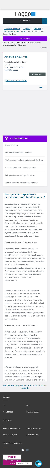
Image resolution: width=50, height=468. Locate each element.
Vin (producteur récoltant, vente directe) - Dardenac (24, 160)
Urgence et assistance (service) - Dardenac (20, 168)
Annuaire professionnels (11, 429)
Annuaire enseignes (10, 435)
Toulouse (23, 385)
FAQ (27, 406)
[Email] (22, 450)
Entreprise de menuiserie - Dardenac (18, 153)
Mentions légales (32, 412)
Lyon (17, 385)
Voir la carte (25, 39)
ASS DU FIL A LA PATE (15, 56)
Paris (4, 385)
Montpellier (25, 388)
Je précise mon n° (37, 74)
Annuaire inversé (32, 435)
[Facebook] (27, 450)
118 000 (12, 457)
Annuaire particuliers (33, 429)
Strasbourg (42, 385)
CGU (4, 406)
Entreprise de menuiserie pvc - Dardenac (19, 175)
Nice (29, 385)
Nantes (34, 385)
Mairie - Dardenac (11, 145)
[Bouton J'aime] (41, 87)
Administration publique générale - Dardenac (21, 183)
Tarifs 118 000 (8, 412)
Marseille (11, 385)
